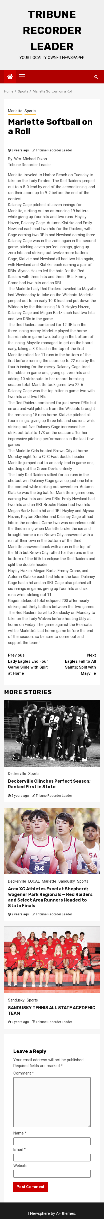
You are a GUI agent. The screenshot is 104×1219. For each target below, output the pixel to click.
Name (20, 1133)
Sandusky (66, 881)
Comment (23, 1073)
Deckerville (17, 773)
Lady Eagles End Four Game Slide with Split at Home (28, 664)
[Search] (96, 77)
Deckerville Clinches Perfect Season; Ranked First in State (49, 784)
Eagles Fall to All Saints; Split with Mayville (80, 664)
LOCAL (34, 881)
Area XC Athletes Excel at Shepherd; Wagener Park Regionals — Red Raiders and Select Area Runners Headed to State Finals (50, 897)
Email (19, 1149)
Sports (30, 111)
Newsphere (40, 1213)
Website (20, 1165)
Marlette (15, 111)
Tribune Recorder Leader (52, 30)
